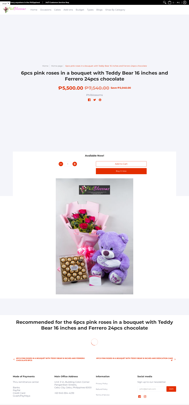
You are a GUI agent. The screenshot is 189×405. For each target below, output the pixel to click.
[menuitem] (164, 2)
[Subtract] (61, 164)
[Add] (75, 164)
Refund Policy (102, 389)
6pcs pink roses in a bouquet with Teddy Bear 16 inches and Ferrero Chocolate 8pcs (50, 359)
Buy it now (121, 171)
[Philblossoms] (14, 10)
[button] (174, 2)
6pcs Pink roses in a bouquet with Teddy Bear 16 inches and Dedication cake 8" (134, 359)
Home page (57, 66)
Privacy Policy (102, 383)
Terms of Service (102, 395)
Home (45, 66)
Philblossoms (94, 95)
